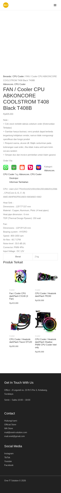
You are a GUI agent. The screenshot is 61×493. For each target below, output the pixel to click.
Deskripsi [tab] (13, 178)
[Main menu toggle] (55, 5)
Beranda (7, 76)
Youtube (8, 461)
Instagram (9, 453)
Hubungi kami (10, 421)
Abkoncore (8, 84)
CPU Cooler (18, 76)
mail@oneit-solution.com (15, 432)
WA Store (8, 428)
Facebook (8, 465)
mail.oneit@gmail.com (14, 436)
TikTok (7, 457)
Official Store (10, 424)
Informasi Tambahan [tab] (18, 182)
